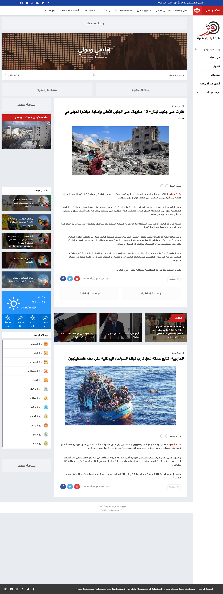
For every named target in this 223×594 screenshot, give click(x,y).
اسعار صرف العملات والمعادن (23, 260)
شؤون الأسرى (143, 10)
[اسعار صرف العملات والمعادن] (43, 260)
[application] (26, 135)
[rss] (37, 3)
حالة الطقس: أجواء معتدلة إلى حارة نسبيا (21, 279)
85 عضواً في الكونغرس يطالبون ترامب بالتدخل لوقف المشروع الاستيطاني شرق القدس (20, 241)
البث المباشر (213, 10)
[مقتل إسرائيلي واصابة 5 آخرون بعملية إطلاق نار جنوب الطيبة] (43, 220)
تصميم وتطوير (115, 510)
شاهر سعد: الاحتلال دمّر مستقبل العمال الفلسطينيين (22, 203)
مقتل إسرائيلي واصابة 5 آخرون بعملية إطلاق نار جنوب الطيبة (20, 222)
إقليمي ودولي (163, 10)
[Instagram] (21, 3)
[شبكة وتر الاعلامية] (208, 30)
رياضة (107, 10)
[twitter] (43, 3)
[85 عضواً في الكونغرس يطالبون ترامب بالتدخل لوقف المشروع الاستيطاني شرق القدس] (43, 238)
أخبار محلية (181, 10)
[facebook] (48, 3)
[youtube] (32, 3)
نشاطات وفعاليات (70, 10)
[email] (27, 3)
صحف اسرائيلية (123, 10)
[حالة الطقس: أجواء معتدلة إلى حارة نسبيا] (43, 279)
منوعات (51, 10)
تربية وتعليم (92, 10)
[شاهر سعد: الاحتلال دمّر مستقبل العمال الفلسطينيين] (43, 201)
